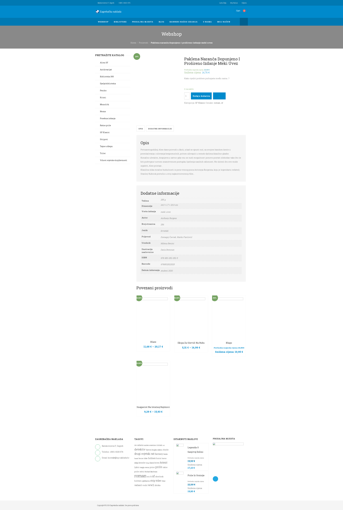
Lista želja (222, 3)
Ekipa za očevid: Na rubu (191, 342)
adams (140, 445)
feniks (165, 454)
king (147, 463)
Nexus (103, 111)
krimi (157, 462)
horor (158, 458)
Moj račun (234, 3)
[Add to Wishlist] (219, 95)
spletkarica (146, 481)
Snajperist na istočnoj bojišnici (153, 407)
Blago (229, 342)
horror (164, 458)
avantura (152, 445)
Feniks (103, 90)
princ (152, 467)
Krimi (103, 97)
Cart (238, 10)
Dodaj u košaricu (201, 96)
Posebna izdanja (107, 118)
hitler (146, 458)
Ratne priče (105, 125)
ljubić (136, 467)
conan (159, 445)
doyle (166, 449)
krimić (163, 462)
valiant (138, 485)
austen (146, 445)
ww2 (151, 485)
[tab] (140, 128)
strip (152, 480)
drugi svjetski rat (144, 453)
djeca (148, 449)
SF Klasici (200, 102)
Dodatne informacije (160, 128)
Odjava (244, 3)
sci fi (149, 476)
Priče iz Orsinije (196, 475)
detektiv (139, 449)
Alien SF (104, 62)
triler (158, 480)
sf (222, 102)
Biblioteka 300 (107, 76)
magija (142, 467)
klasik (152, 463)
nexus (147, 467)
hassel (136, 458)
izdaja (136, 463)
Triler (103, 153)
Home (133, 42)
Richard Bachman (151, 472)
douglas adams (157, 450)
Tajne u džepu (106, 146)
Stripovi (104, 139)
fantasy (159, 453)
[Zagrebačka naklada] (108, 11)
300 (135, 445)
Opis (140, 128)
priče (158, 467)
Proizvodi (143, 42)
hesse (141, 458)
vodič (145, 485)
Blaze (153, 341)
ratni (141, 471)
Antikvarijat (106, 69)
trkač (163, 481)
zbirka (157, 485)
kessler (142, 462)
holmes (152, 458)
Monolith (104, 104)
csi (164, 445)
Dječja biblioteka (108, 83)
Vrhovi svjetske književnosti (113, 160)
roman (217, 102)
